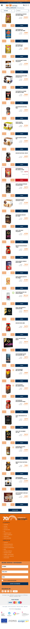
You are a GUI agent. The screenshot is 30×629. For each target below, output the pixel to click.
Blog (5, 549)
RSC (4, 531)
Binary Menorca (18, 608)
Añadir (21, 25)
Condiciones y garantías (9, 556)
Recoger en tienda (7, 552)
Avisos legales (5, 606)
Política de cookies (20, 606)
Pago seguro (6, 557)
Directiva (6, 527)
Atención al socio (7, 533)
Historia (5, 526)
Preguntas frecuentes (8, 544)
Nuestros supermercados (9, 547)
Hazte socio (6, 536)
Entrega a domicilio (8, 551)
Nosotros (6, 524)
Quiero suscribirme (15, 583)
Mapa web (25, 606)
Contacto (6, 542)
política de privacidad (12, 580)
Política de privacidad (12, 606)
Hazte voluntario (7, 538)
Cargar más (15, 510)
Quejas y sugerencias (8, 534)
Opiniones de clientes (8, 545)
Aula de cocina (7, 529)
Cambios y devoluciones (8, 554)
